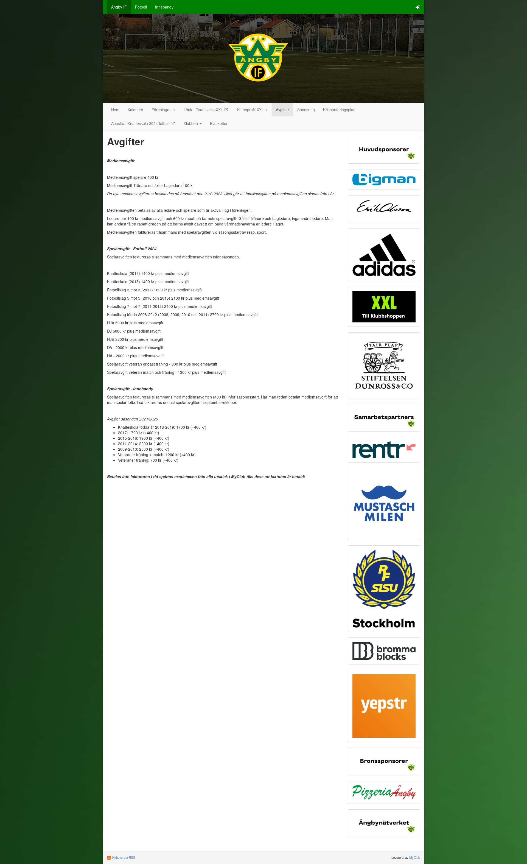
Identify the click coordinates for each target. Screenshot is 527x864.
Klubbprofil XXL (251, 109)
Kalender (135, 109)
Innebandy (164, 7)
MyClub (414, 857)
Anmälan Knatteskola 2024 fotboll (140, 123)
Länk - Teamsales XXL (204, 109)
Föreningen (162, 109)
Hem (115, 109)
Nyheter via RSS (123, 857)
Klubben (191, 123)
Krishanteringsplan (339, 109)
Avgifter (282, 109)
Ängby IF (119, 7)
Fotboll (141, 7)
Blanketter (219, 123)
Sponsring (306, 109)
